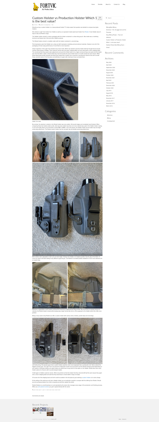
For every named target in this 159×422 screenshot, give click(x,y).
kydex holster (51, 389)
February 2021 (110, 83)
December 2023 (110, 70)
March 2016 (109, 106)
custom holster (86, 377)
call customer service (43, 387)
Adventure (109, 115)
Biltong (109, 118)
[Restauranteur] (49, 414)
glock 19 (44, 389)
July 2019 (108, 90)
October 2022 (109, 75)
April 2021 (109, 80)
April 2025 (109, 65)
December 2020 (110, 85)
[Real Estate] (42, 409)
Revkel (87, 32)
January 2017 (109, 101)
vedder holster (57, 389)
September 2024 (110, 67)
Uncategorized (47, 24)
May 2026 (108, 62)
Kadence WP (53, 419)
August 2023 (109, 72)
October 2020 (109, 88)
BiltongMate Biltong (111, 27)
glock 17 (40, 389)
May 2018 (108, 95)
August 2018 (109, 93)
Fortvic (35, 24)
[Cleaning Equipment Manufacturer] (35, 414)
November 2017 (110, 98)
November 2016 (110, 103)
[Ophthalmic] (49, 409)
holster (47, 389)
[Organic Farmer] (42, 414)
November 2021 (110, 78)
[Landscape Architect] (35, 409)
